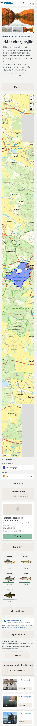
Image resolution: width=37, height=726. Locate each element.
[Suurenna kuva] (18, 17)
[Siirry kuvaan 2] (18, 29)
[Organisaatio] (18, 634)
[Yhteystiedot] (18, 611)
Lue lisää (18, 76)
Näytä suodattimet (19, 496)
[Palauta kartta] (31, 104)
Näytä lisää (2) (17, 483)
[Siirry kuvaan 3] (28, 29)
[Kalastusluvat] (18, 494)
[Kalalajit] (18, 547)
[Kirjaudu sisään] (33, 3)
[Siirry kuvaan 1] (7, 29)
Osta (19, 536)
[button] (27, 266)
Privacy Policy (5, 627)
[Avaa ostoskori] (29, 3)
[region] (18, 17)
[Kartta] (18, 87)
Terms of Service (17, 627)
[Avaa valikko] (2, 3)
